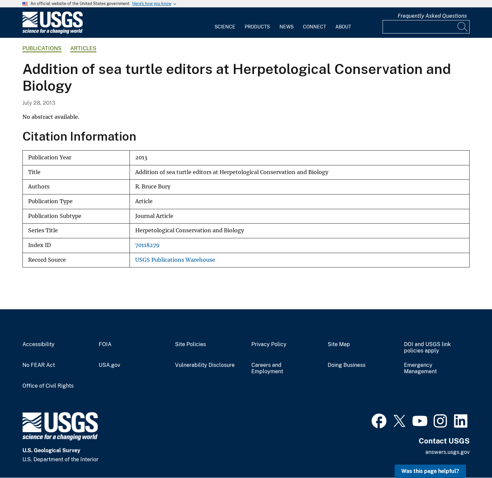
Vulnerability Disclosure (205, 365)
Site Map (339, 344)
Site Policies (190, 344)
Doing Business (346, 365)
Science (225, 26)
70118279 (147, 245)
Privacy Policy (268, 344)
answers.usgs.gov (447, 452)
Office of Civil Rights (48, 386)
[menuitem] (225, 22)
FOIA (105, 344)
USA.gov (109, 365)
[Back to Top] (468, 454)
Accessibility (38, 344)
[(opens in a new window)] (379, 420)
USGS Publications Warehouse (175, 260)
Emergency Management (420, 368)
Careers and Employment (267, 368)
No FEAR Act (38, 365)
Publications (42, 48)
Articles (83, 48)
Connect (314, 26)
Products (257, 26)
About (343, 26)
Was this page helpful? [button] (430, 471)
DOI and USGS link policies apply (427, 347)
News (286, 26)
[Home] (52, 32)
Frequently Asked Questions (432, 16)
